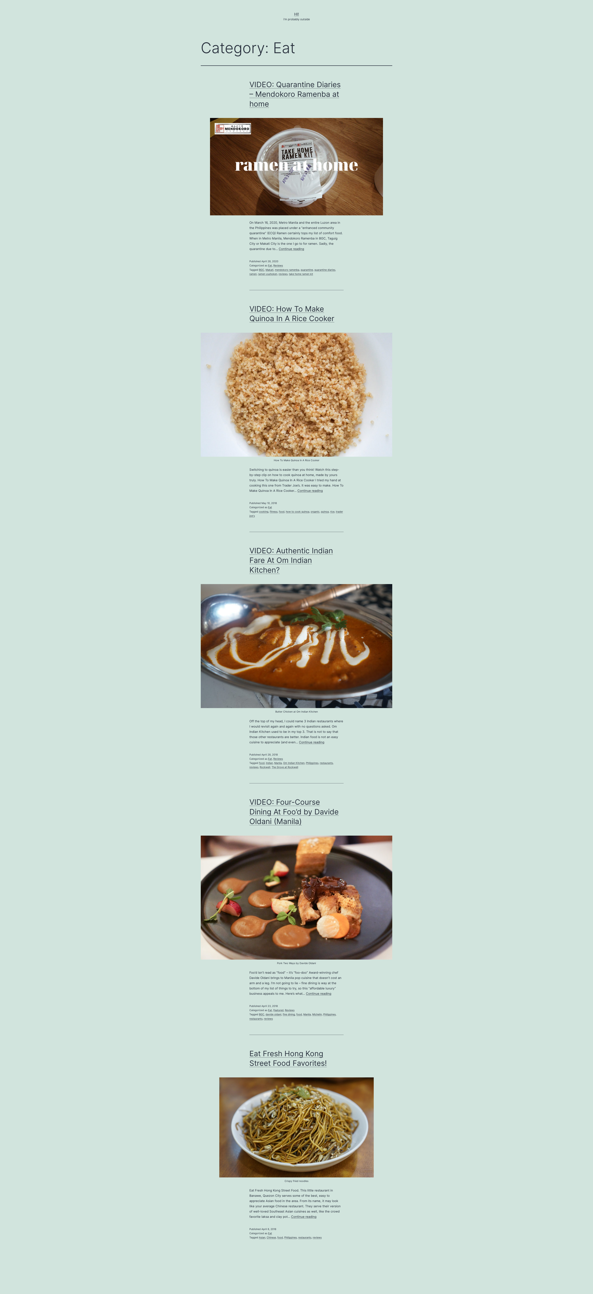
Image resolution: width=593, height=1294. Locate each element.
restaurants (326, 762)
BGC (261, 269)
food (281, 511)
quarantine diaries (324, 269)
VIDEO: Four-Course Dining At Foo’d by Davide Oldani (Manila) (294, 811)
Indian (269, 762)
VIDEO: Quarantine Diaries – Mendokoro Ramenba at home (295, 94)
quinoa (325, 511)
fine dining (289, 1014)
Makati (269, 269)
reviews (283, 273)
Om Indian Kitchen (294, 762)
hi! (296, 14)
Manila (278, 762)
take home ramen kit (301, 273)
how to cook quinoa (297, 511)
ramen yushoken (267, 273)
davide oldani (273, 1014)
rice (332, 511)
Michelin (317, 1014)
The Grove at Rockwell (285, 767)
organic (315, 511)
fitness (274, 511)
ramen (253, 273)
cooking (263, 511)
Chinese (271, 1237)
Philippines (312, 762)
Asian (262, 1237)
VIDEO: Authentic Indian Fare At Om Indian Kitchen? (291, 560)
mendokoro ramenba (287, 269)
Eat (270, 265)
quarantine (307, 269)
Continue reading (291, 249)
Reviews (278, 265)
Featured (278, 1010)
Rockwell (265, 767)
